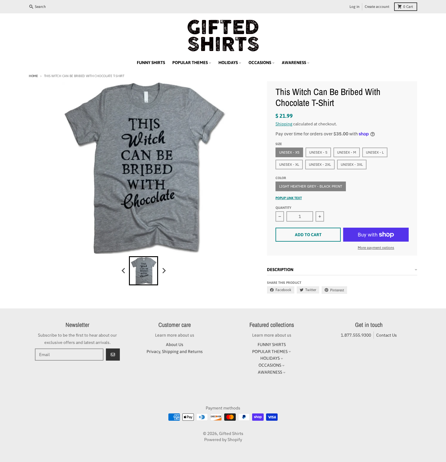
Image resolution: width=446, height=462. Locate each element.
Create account (377, 7)
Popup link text (288, 198)
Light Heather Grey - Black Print (310, 186)
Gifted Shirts (231, 433)
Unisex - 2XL (320, 164)
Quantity (283, 207)
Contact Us (386, 335)
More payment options (376, 248)
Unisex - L (375, 152)
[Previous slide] (123, 271)
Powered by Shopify (223, 439)
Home (33, 76)
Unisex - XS (289, 152)
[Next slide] (163, 271)
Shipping (283, 124)
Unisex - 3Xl (352, 164)
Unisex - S (318, 152)
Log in (355, 7)
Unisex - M (346, 152)
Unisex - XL (289, 164)
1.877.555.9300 (356, 335)
